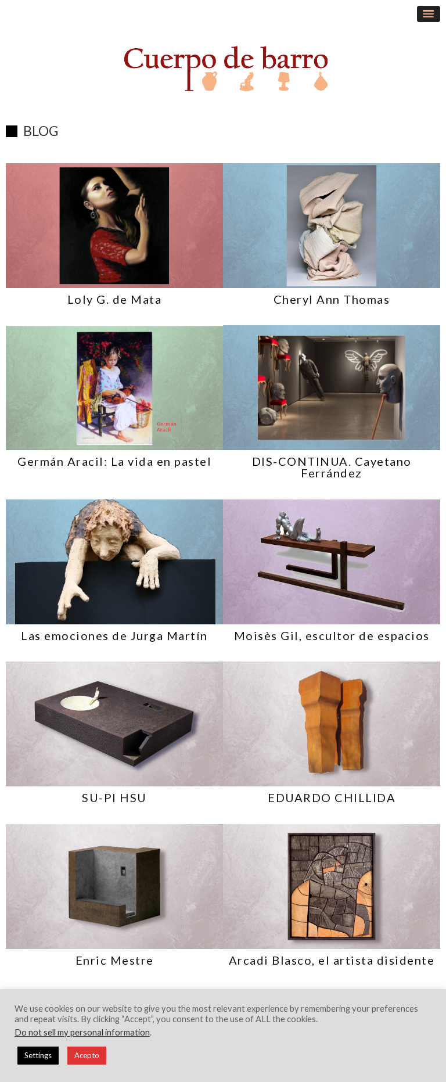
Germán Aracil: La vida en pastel (114, 461)
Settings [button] (38, 1055)
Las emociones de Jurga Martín (114, 635)
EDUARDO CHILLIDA (331, 797)
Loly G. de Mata (114, 299)
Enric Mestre (114, 960)
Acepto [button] (86, 1055)
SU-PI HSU (114, 797)
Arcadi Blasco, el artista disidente (332, 960)
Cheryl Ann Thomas (332, 299)
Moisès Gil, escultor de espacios (332, 635)
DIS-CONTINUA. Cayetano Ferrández (332, 467)
